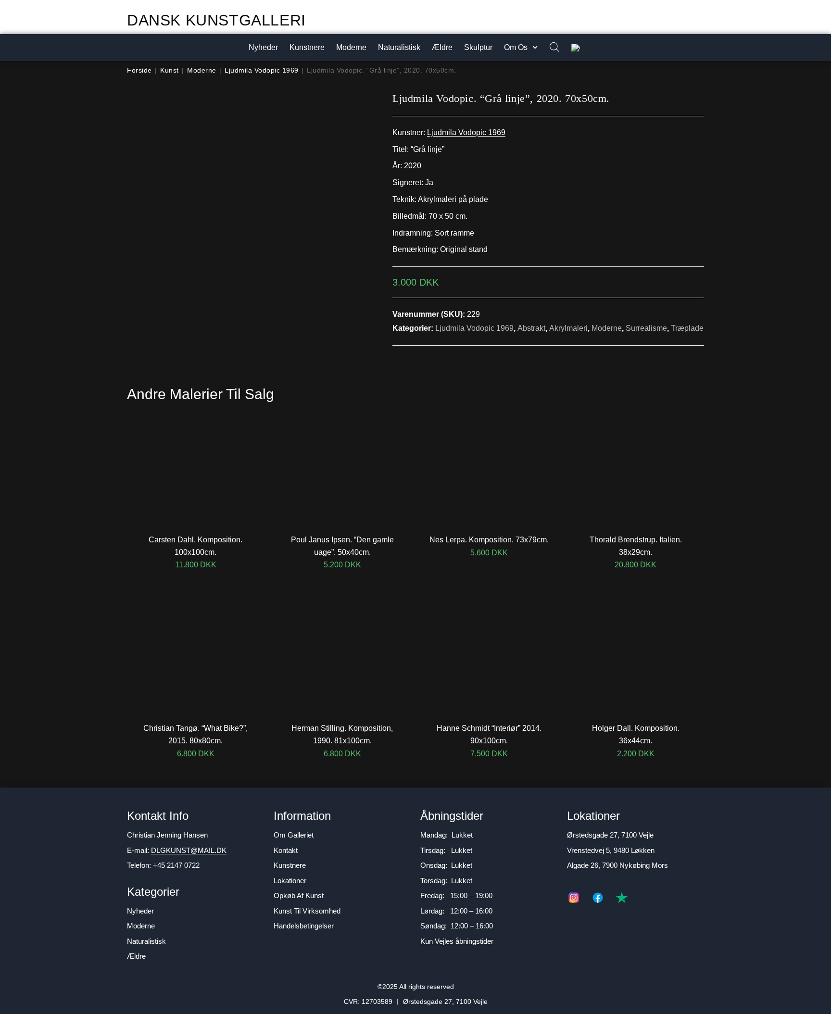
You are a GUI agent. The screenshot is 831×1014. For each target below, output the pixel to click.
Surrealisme (646, 328)
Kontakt (286, 850)
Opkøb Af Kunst (299, 895)
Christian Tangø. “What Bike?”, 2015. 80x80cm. (195, 734)
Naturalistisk (399, 47)
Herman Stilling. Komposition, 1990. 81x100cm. (342, 734)
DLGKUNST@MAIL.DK (189, 850)
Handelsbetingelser (304, 926)
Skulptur (478, 47)
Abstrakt (531, 328)
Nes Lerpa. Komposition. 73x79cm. (489, 540)
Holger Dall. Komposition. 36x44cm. (636, 734)
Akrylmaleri (568, 328)
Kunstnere (307, 47)
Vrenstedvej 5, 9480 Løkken (611, 850)
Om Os (516, 47)
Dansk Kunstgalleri (216, 20)
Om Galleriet (294, 835)
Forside (139, 70)
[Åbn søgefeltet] (549, 48)
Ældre (442, 47)
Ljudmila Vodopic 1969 (262, 70)
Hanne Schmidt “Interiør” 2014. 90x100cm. (489, 734)
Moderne (351, 47)
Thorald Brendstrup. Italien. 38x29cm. (636, 546)
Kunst (169, 70)
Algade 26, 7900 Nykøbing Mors (617, 865)
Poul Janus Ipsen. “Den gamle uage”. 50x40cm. (342, 546)
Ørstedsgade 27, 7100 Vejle (610, 835)
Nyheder (263, 47)
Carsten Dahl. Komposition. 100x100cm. (195, 546)
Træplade (687, 328)
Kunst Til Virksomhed (307, 911)
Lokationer (290, 880)
